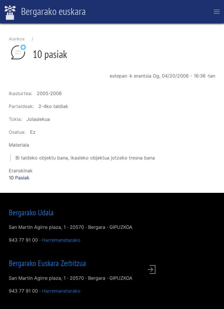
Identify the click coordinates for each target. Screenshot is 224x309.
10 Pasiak (19, 178)
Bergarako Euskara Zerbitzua (47, 263)
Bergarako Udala (31, 212)
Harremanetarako (61, 240)
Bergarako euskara (52, 11)
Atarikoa (16, 38)
